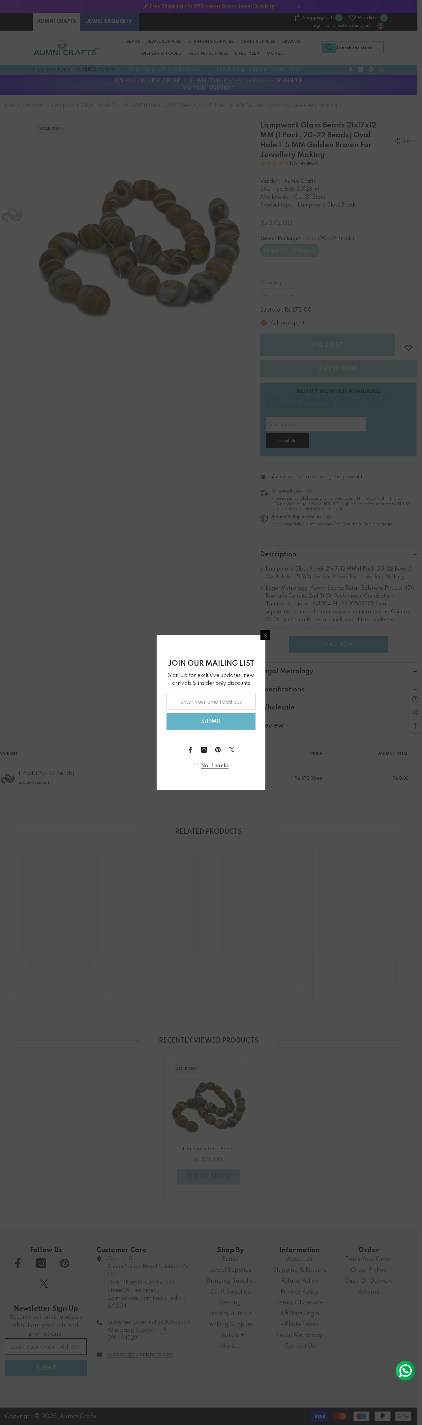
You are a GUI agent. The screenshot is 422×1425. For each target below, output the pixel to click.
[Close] (265, 635)
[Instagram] (204, 750)
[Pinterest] (218, 750)
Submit (211, 721)
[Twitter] (232, 750)
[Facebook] (190, 750)
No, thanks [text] (215, 765)
